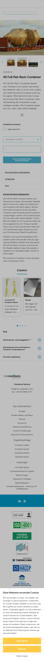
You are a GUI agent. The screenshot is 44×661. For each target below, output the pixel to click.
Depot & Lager (22, 475)
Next (41, 62)
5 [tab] (26, 325)
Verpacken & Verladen (22, 479)
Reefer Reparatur (22, 483)
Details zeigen (22, 656)
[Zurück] (4, 12)
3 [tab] (22, 325)
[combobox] (22, 139)
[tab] (22, 340)
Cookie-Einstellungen (22, 431)
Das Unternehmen (22, 406)
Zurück (7, 72)
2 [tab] (19, 325)
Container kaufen (22, 449)
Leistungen (22, 462)
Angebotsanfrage (22, 440)
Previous (2, 62)
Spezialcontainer (22, 457)
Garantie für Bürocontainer (22, 434)
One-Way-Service (22, 467)
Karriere (22, 419)
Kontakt (22, 411)
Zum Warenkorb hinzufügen (22, 160)
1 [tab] (17, 325)
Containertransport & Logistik (22, 471)
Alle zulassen (22, 641)
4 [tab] (24, 325)
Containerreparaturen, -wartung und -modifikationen (22, 487)
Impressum (22, 423)
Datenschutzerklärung (22, 427)
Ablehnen (22, 649)
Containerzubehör (22, 453)
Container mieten (22, 445)
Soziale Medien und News (22, 415)
